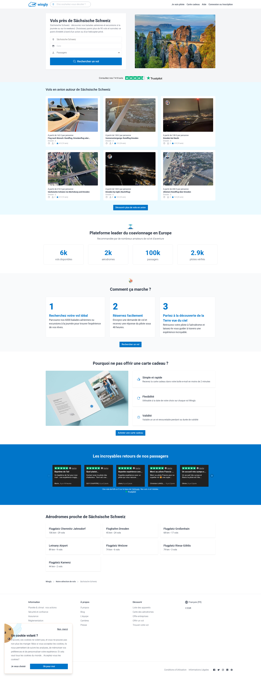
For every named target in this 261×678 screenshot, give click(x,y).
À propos (84, 607)
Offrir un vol (138, 620)
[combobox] (70, 4)
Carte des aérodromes (143, 612)
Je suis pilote (178, 4)
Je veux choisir (18, 666)
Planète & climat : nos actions (42, 607)
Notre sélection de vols (66, 581)
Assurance (33, 616)
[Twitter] (218, 670)
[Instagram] (223, 670)
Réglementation (35, 620)
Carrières (84, 620)
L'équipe (84, 616)
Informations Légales (199, 669)
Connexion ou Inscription (221, 4)
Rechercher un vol (88, 61)
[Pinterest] (232, 670)
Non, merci (62, 629)
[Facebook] (214, 670)
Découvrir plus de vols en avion (130, 207)
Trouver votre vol (141, 625)
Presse (83, 625)
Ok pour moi (49, 666)
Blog (82, 612)
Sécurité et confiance (38, 612)
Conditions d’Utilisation (175, 669)
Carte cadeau (193, 4)
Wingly (49, 581)
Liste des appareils (141, 607)
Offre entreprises (140, 616)
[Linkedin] (227, 670)
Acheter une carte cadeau (130, 433)
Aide (204, 4)
